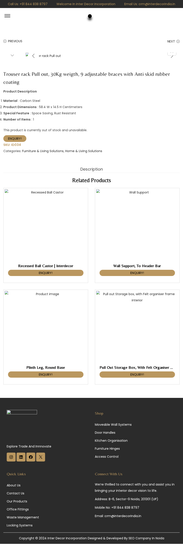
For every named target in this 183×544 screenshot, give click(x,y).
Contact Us (15, 493)
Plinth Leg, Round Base (45, 367)
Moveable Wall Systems (113, 424)
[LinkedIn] (21, 460)
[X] (40, 460)
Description (91, 169)
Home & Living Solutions (83, 151)
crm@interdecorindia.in (157, 4)
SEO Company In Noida (146, 538)
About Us (14, 485)
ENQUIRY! (15, 138)
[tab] (91, 169)
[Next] (171, 55)
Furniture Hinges (107, 448)
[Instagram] (11, 460)
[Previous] (33, 55)
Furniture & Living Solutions (43, 151)
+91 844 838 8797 (34, 4)
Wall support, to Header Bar (137, 265)
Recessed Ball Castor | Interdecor (45, 265)
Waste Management (23, 517)
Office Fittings (18, 509)
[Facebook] (30, 460)
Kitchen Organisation (111, 440)
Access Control (107, 456)
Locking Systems (20, 525)
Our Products (17, 501)
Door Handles (105, 432)
